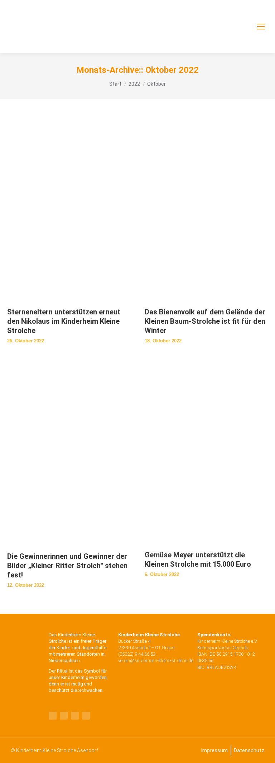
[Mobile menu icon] (261, 26)
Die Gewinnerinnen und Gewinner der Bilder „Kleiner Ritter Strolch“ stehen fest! (67, 565)
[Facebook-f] (53, 716)
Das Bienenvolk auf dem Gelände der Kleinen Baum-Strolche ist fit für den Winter (205, 321)
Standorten (88, 654)
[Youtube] (64, 716)
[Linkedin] (75, 716)
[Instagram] (86, 716)
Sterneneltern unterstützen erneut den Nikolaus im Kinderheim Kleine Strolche (63, 321)
